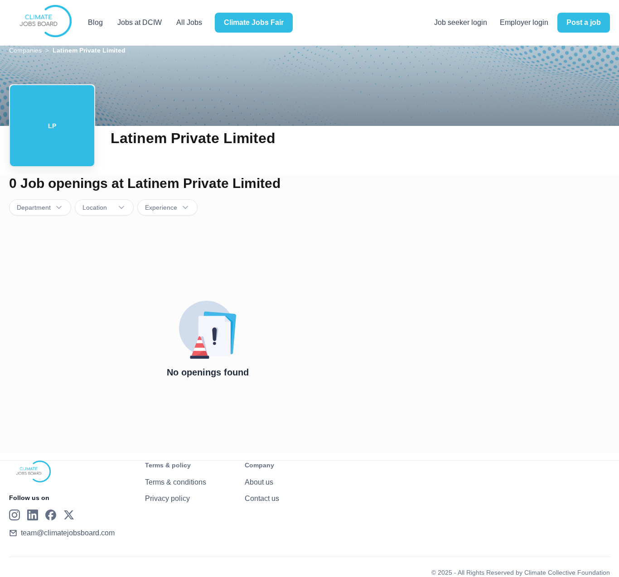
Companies (25, 50)
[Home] (40, 21)
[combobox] (40, 207)
